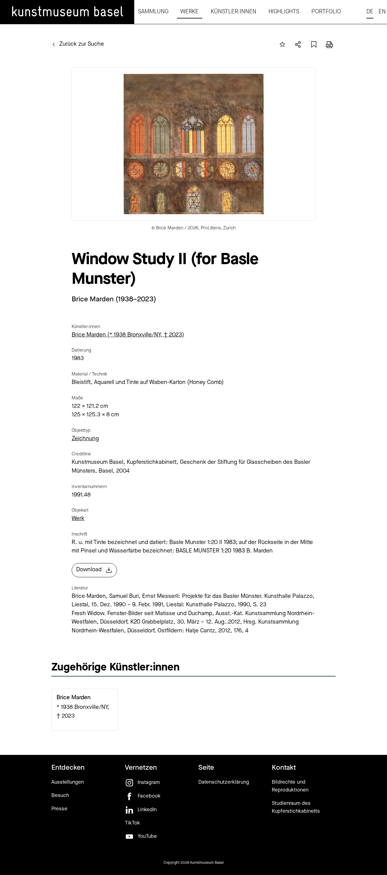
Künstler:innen (233, 12)
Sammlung (153, 12)
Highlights (283, 12)
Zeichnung (85, 439)
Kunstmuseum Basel (207, 863)
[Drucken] (330, 44)
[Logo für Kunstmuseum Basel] (67, 12)
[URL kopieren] (314, 44)
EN (382, 12)
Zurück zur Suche (81, 44)
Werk (78, 519)
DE (369, 12)
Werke (189, 12)
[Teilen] (298, 44)
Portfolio (326, 12)
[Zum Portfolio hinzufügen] (282, 44)
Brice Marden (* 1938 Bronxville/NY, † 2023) (128, 335)
